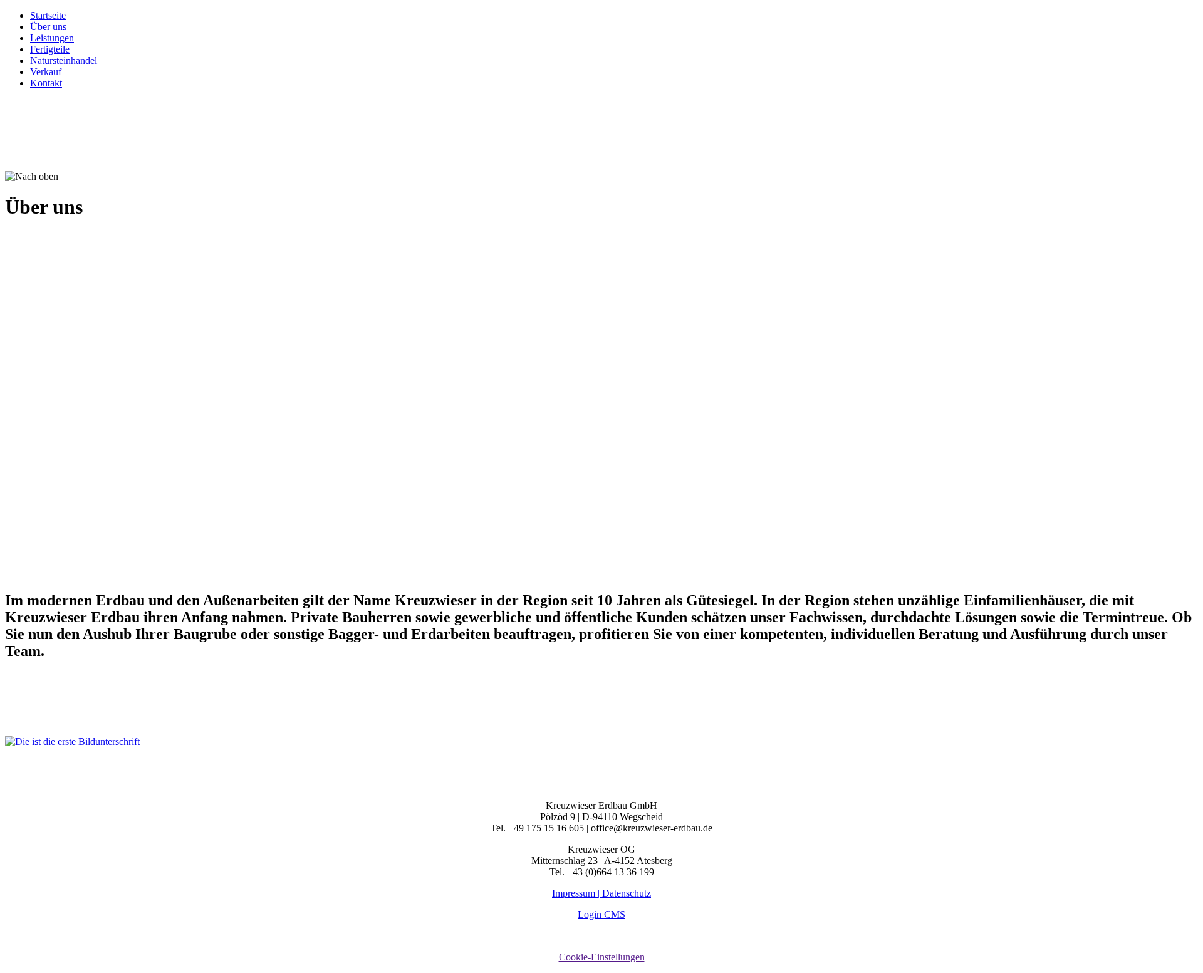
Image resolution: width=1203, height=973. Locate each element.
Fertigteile (50, 49)
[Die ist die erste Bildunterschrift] (72, 741)
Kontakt (46, 83)
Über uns (48, 26)
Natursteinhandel (63, 60)
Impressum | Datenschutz (601, 893)
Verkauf (45, 71)
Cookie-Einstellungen (602, 957)
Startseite (48, 15)
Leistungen (52, 38)
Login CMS (601, 914)
